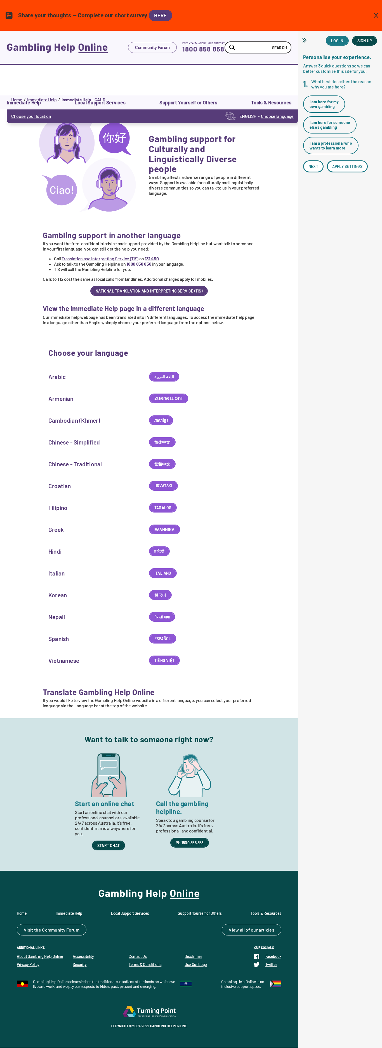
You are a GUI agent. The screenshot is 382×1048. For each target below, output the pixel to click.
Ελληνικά (164, 529)
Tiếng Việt (164, 660)
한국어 (160, 595)
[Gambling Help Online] (67, 47)
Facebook (273, 956)
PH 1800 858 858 (189, 842)
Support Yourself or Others (200, 913)
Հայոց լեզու (168, 398)
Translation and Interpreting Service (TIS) (100, 258)
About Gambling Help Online (40, 956)
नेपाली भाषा (162, 616)
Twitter (271, 964)
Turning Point (149, 1011)
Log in (337, 40)
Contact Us (138, 956)
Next (313, 166)
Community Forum (152, 47)
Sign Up (364, 40)
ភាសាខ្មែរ (161, 420)
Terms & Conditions (145, 964)
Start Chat (108, 845)
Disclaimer (193, 956)
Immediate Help (42, 99)
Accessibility (83, 956)
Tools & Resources (266, 913)
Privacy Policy (28, 964)
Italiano (162, 573)
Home (16, 99)
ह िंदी (159, 551)
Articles (266, 929)
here (160, 15)
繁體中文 (162, 464)
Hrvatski (163, 485)
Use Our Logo (196, 964)
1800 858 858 (203, 49)
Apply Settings (347, 166)
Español (162, 638)
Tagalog (162, 507)
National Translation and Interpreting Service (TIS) (149, 291)
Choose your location (31, 116)
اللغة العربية (164, 376)
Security (79, 964)
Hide (305, 40)
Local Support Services (130, 913)
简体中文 (162, 442)
